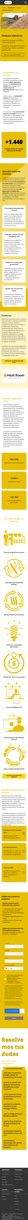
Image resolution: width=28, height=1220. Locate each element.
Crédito (4, 1215)
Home (4, 8)
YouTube (16, 1209)
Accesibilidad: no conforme (16, 1214)
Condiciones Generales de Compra (11, 1216)
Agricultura (4, 1182)
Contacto (4, 1199)
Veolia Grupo (17, 1176)
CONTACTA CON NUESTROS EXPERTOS (14, 361)
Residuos (4, 1179)
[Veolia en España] (8, 2)
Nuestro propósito (18, 1179)
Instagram (16, 1201)
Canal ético (10, 1215)
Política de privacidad (7, 1218)
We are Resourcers (6, 1194)
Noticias (16, 1198)
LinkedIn (16, 1204)
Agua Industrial (5, 1174)
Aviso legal (4, 1214)
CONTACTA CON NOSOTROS (14, 1068)
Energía (18, 8)
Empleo (3, 1196)
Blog (15, 1196)
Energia (4, 1176)
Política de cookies (19, 1218)
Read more (14, 833)
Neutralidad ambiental (7, 1184)
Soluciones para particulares (12, 55)
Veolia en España (18, 1174)
